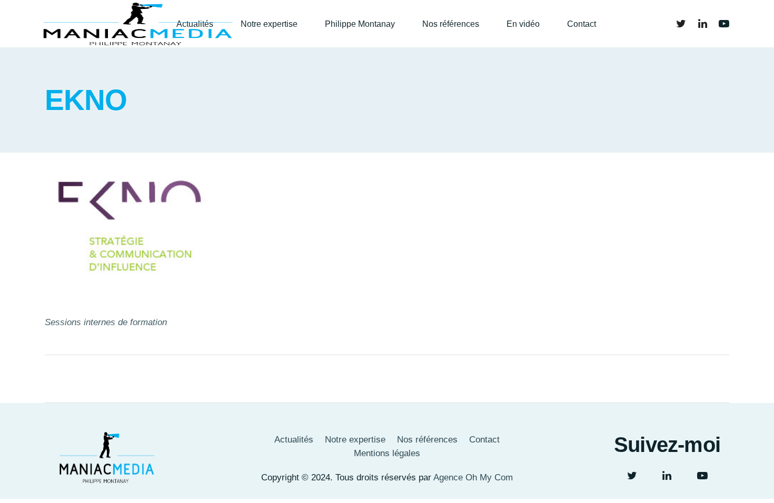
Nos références (427, 440)
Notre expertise (355, 440)
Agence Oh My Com (473, 477)
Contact (484, 440)
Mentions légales (387, 453)
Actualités (293, 440)
